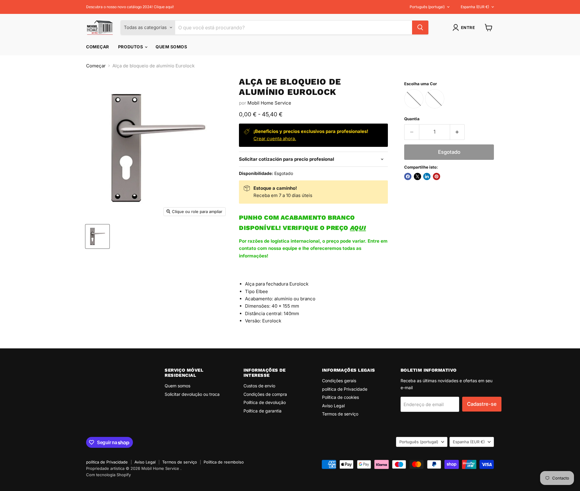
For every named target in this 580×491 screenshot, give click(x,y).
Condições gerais (339, 380)
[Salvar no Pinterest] (436, 176)
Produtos (131, 46)
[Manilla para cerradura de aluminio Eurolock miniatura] (97, 236)
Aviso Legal (333, 405)
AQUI (358, 227)
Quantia (412, 119)
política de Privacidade (344, 389)
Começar (97, 46)
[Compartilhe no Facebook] (407, 176)
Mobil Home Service (269, 103)
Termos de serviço (340, 413)
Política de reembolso (224, 462)
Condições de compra (265, 394)
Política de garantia (262, 410)
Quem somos (171, 46)
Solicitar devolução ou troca (192, 394)
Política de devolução (264, 402)
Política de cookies (340, 397)
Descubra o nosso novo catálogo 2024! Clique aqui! (130, 7)
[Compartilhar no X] (417, 176)
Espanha (475, 7)
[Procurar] (420, 27)
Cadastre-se (482, 404)
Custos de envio (259, 385)
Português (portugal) (427, 7)
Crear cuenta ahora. (274, 138)
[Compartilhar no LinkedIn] (426, 176)
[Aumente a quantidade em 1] (457, 132)
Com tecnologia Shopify (108, 474)
